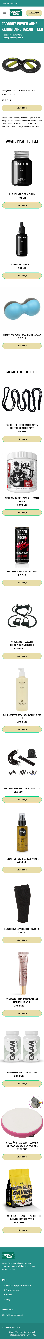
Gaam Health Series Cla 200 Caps (22, 1072)
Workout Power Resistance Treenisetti (22, 788)
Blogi (8, 1299)
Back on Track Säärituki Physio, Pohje (22, 928)
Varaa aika (34, 13)
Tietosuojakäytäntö (16, 1335)
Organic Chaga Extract (22, 264)
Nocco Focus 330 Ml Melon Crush (22, 571)
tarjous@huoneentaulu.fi (10, 3)
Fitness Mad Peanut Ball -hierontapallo (22, 334)
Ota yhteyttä (20, 1332)
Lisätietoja (22, 108)
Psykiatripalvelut (13, 1290)
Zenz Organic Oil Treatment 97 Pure (22, 858)
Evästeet (31, 1332)
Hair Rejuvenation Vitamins (22, 194)
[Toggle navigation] (5, 12)
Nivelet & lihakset (20, 90)
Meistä (9, 1295)
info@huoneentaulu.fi (13, 1315)
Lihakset (32, 90)
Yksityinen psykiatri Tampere (18, 1285)
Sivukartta (31, 1335)
